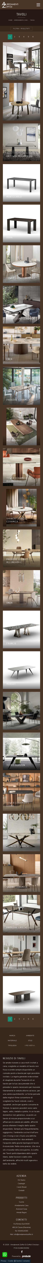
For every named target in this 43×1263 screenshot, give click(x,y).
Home (10, 20)
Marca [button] (12, 1036)
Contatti (21, 1190)
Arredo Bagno (21, 1212)
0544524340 (23, 1231)
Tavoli (32, 20)
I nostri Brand (21, 1187)
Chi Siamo (21, 1180)
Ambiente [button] (30, 1036)
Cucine (21, 1202)
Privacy (3, 1261)
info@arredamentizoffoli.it (23, 1234)
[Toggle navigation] (38, 4)
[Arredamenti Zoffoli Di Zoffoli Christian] (14, 4)
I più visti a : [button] (30, 1046)
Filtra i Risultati (21, 29)
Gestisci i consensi (23, 1261)
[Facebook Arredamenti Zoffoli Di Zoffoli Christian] (22, 1251)
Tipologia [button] (12, 1046)
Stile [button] (30, 1041)
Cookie (10, 1261)
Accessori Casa (21, 1209)
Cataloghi (21, 1184)
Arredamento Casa (21, 20)
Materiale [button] (12, 1041)
